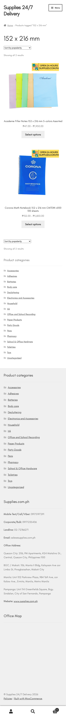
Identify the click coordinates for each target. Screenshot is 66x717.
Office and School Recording (21, 314)
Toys (9, 352)
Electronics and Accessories (20, 298)
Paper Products (14, 319)
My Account (11, 711)
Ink (8, 309)
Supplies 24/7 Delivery (18, 10)
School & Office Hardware (20, 341)
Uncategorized (14, 358)
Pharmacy (11, 336)
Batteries (11, 281)
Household (12, 303)
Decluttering (13, 292)
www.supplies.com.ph (26, 601)
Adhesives (12, 276)
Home (10, 25)
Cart (51, 709)
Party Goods (13, 325)
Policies (8, 698)
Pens (9, 330)
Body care (12, 287)
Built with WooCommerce (28, 698)
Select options (33, 134)
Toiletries (11, 347)
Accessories (13, 270)
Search (33, 711)
